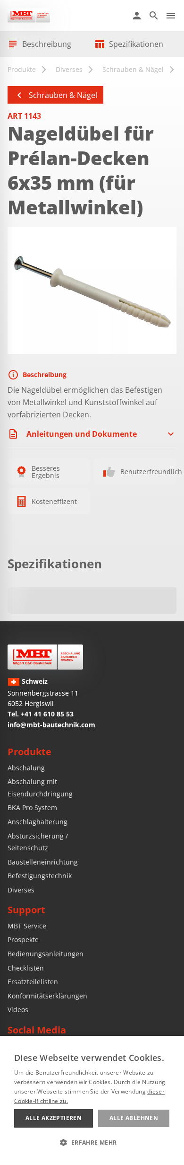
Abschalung (26, 767)
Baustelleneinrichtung (43, 861)
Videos (18, 1009)
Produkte (22, 69)
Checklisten (26, 967)
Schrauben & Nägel (133, 69)
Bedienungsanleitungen (46, 953)
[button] (92, 1142)
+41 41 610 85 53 (47, 713)
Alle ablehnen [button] (133, 1118)
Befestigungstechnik (40, 875)
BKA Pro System (32, 807)
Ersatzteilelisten (33, 981)
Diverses (69, 69)
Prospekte (23, 939)
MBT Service (27, 925)
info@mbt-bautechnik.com (51, 724)
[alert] (92, 1100)
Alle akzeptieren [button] (53, 1118)
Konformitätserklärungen (47, 995)
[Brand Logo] (45, 657)
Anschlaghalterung (37, 821)
